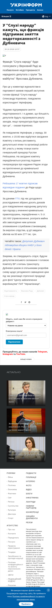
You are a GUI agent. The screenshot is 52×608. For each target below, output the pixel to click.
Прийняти (26, 604)
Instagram (8, 354)
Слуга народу (9, 296)
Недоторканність (10, 291)
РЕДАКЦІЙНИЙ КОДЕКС (14, 580)
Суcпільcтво (13, 506)
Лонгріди (30, 502)
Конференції (32, 512)
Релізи (29, 522)
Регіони (11, 502)
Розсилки (12, 585)
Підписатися (14, 342)
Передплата (13, 538)
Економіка (12, 489)
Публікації (31, 477)
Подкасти (31, 473)
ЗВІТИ (10, 575)
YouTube (20, 354)
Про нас (11, 529)
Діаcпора (12, 514)
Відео (29, 489)
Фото (28, 485)
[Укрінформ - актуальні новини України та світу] (26, 4)
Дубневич (40, 291)
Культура (12, 510)
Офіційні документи (32, 517)
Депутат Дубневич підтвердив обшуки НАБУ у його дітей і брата (25, 245)
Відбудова (12, 481)
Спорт (10, 518)
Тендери (11, 552)
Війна (10, 477)
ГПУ (17, 198)
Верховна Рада (27, 291)
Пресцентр (30, 10)
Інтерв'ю (30, 481)
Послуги (10, 10)
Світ (9, 498)
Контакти (12, 534)
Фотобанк (20, 10)
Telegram (42, 352)
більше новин (26, 359)
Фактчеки (12, 493)
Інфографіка (32, 498)
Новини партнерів (31, 507)
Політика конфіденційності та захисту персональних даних (15, 566)
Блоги (29, 494)
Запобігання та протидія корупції (15, 557)
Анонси (40, 10)
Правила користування (14, 547)
